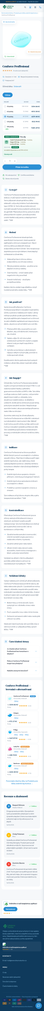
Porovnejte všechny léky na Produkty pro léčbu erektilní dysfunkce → (22, 782)
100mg (7, 95)
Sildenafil (17, 86)
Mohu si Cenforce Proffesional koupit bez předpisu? (18, 662)
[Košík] (30, 7)
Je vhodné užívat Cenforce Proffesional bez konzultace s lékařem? (18, 651)
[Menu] (35, 7)
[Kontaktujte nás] (40, 7)
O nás (5, 972)
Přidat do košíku (22, 167)
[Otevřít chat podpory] (38, 1005)
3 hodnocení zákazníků (20, 71)
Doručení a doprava (9, 981)
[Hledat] (25, 7)
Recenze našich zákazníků (11, 977)
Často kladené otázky (10, 986)
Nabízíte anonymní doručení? (17, 671)
